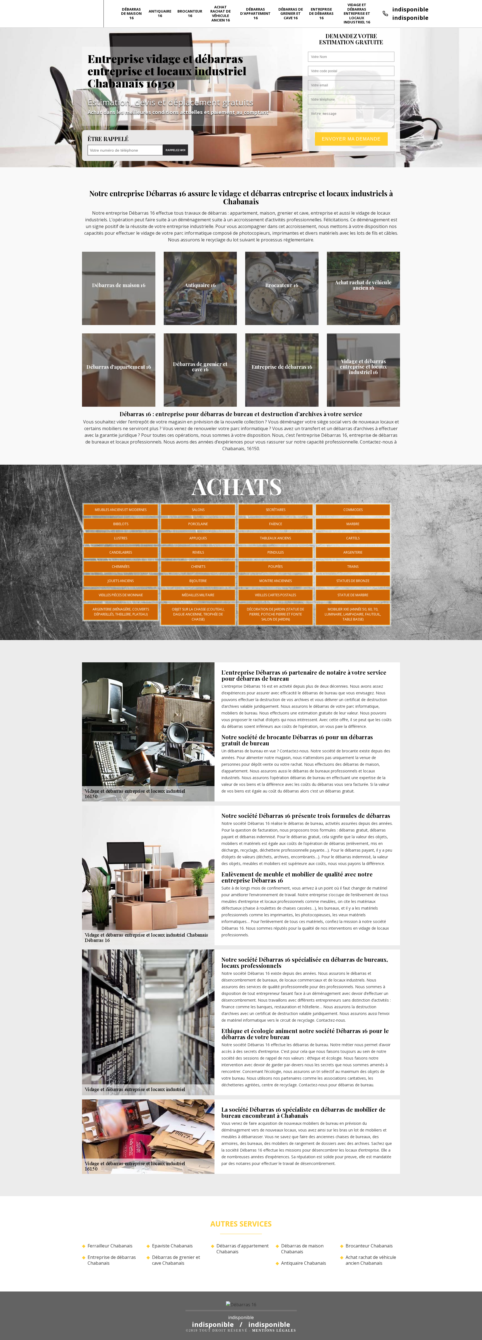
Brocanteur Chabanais (369, 1246)
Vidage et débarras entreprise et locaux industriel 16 (357, 13)
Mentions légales (274, 1330)
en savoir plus (118, 323)
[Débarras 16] (241, 1306)
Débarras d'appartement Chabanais (242, 1249)
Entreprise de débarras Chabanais (112, 1260)
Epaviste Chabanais (172, 1246)
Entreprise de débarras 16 (321, 13)
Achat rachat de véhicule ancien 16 (220, 13)
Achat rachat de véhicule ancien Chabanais (371, 1260)
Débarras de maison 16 (131, 13)
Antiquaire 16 (160, 13)
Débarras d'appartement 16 (255, 13)
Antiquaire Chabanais (303, 1263)
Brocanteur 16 (189, 13)
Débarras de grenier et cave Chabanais (176, 1260)
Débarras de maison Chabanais (302, 1249)
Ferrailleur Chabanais (110, 1246)
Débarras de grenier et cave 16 (290, 13)
